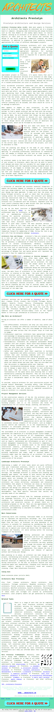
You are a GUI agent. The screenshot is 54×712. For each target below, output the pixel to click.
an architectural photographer (41, 675)
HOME (28, 14)
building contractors (32, 670)
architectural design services (35, 634)
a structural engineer (29, 668)
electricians (20, 664)
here (3, 595)
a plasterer (27, 671)
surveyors (46, 671)
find (8, 582)
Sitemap (2, 698)
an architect (36, 77)
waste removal (16, 679)
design (8, 192)
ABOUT (37, 14)
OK (35, 711)
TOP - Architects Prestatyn (12, 684)
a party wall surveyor (41, 677)
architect (14, 29)
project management (9, 401)
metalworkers (6, 671)
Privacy (51, 698)
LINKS (32, 14)
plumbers (16, 677)
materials (39, 137)
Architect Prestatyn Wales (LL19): (15, 27)
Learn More (28, 711)
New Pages (8, 698)
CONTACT (42, 14)
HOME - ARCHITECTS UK (27, 693)
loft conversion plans (17, 644)
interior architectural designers (28, 281)
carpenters (14, 675)
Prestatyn (37, 299)
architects (33, 45)
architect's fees (8, 253)
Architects (35, 233)
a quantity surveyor (19, 673)
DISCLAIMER (49, 14)
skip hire (45, 673)
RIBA (20, 210)
